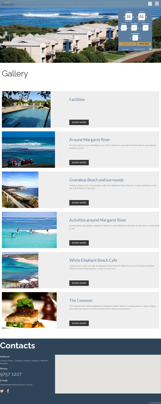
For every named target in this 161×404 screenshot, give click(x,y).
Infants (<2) (146, 23)
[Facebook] (9, 391)
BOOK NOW (144, 44)
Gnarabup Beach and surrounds (96, 179)
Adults (123, 23)
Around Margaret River (89, 139)
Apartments (135, 33)
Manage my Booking (139, 49)
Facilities (77, 99)
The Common (80, 300)
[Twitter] (3, 391)
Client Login (125, 49)
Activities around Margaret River (97, 220)
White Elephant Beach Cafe (93, 260)
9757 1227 (11, 374)
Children (134, 23)
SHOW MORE (79, 122)
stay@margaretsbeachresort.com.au (16, 385)
